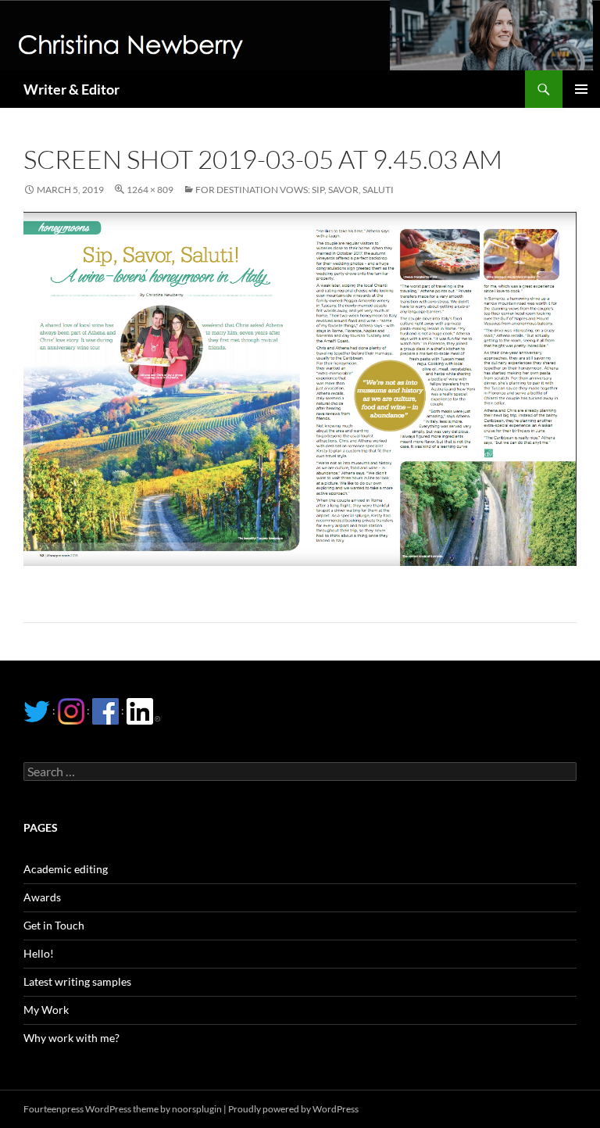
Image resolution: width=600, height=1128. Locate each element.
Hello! (38, 953)
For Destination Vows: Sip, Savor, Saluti (294, 189)
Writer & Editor (71, 89)
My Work (46, 1009)
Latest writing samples (77, 981)
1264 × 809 (150, 189)
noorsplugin (197, 1109)
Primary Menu (581, 89)
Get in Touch (53, 925)
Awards (42, 897)
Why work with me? (71, 1037)
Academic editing (65, 869)
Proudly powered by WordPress (293, 1109)
